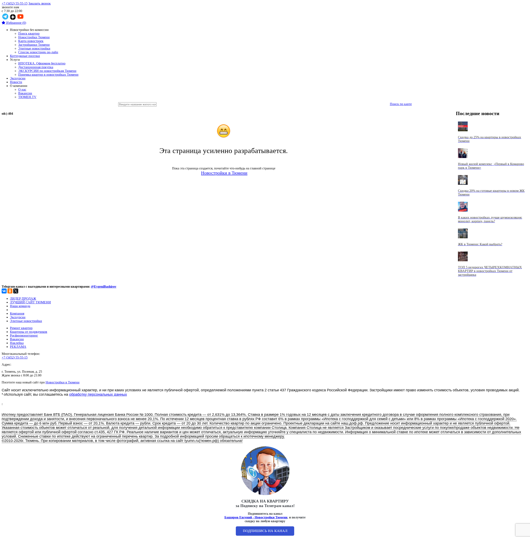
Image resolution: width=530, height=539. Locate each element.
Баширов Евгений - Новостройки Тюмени (255, 517)
